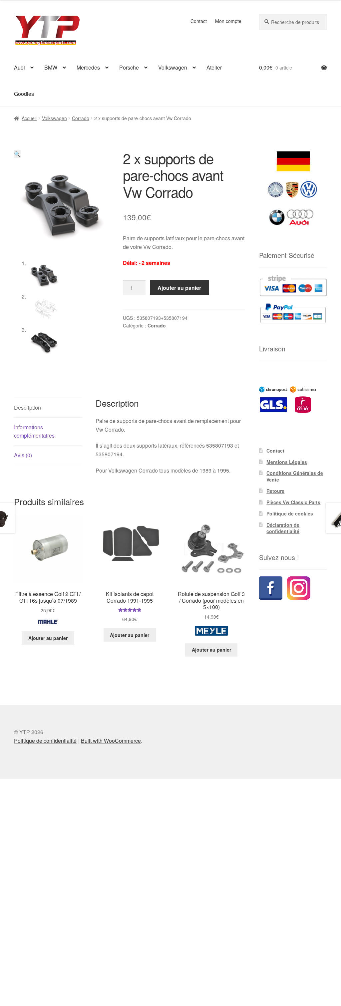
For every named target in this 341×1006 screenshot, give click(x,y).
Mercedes (88, 67)
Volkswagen (172, 67)
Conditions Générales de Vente (294, 476)
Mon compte (228, 21)
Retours (275, 491)
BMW (50, 67)
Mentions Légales (286, 462)
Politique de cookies (289, 513)
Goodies (24, 94)
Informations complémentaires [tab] (34, 431)
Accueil (29, 118)
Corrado (80, 118)
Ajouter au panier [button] (48, 638)
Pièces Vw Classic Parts (293, 502)
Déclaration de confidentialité (282, 528)
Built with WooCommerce (111, 740)
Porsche (129, 67)
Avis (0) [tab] (23, 455)
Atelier (214, 67)
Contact (198, 21)
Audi (19, 67)
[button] (17, 154)
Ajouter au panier (179, 288)
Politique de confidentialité (45, 740)
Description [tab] (27, 407)
